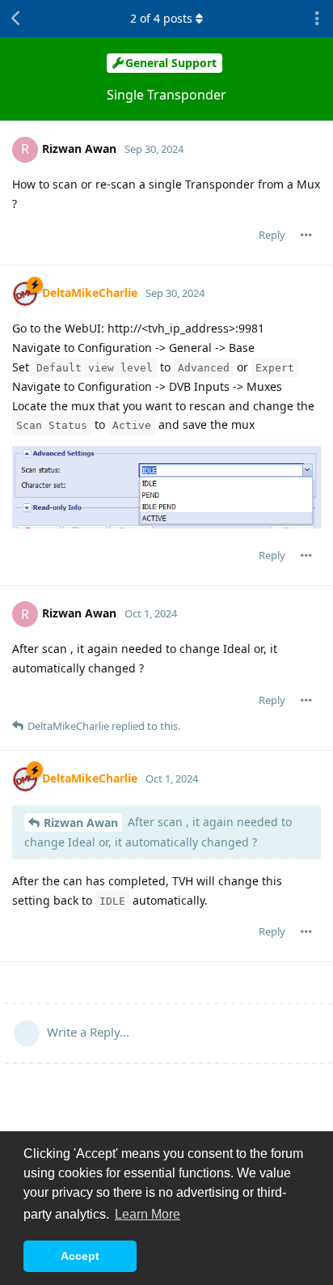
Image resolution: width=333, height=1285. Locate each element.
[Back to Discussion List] (16, 18)
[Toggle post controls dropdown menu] (306, 234)
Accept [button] (80, 1255)
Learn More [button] (147, 1214)
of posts (161, 18)
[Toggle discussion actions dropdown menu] (317, 18)
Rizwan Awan (81, 822)
